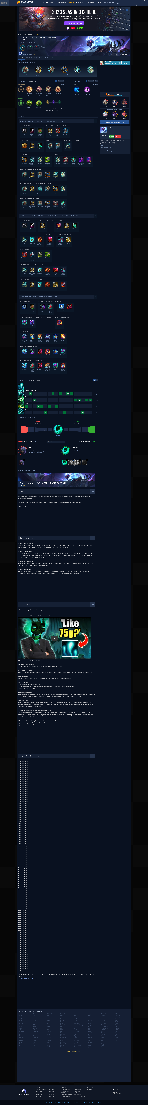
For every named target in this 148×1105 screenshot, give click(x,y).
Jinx (48, 1029)
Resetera (51, 1091)
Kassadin (49, 1039)
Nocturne (76, 1023)
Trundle (103, 1025)
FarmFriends (52, 1093)
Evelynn (35, 1028)
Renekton (76, 1047)
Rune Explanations (105, 147)
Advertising (69, 1102)
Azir (20, 1034)
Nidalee (76, 1020)
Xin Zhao (117, 1022)
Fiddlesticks (36, 1031)
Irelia (48, 1019)
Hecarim (35, 1047)
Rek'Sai (76, 1042)
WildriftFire (38, 1094)
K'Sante (49, 1031)
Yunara (117, 1028)
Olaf (75, 1026)
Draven (35, 1023)
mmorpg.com (78, 1088)
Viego (103, 1044)
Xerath (117, 1020)
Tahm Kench (104, 1014)
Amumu (21, 1023)
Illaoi (48, 1017)
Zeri (116, 1036)
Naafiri (62, 1047)
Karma (48, 1036)
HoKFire (89, 1089)
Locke (62, 1026)
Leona (62, 1022)
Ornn (75, 1029)
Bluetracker (77, 1089)
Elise (34, 1026)
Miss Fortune (64, 1042)
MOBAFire (38, 1088)
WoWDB (63, 1093)
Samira (90, 1020)
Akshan (21, 1019)
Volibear (117, 1014)
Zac (116, 1033)
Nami (75, 1014)
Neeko (76, 1019)
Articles (100, 1102)
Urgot (103, 1033)
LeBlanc (62, 1019)
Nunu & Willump (78, 1025)
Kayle (48, 1042)
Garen (35, 1039)
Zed (116, 1034)
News (99, 3)
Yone (116, 1025)
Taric (102, 1019)
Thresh (103, 1022)
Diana (34, 1020)
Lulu (61, 1029)
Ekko (34, 1025)
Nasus (76, 1015)
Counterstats (39, 1093)
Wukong (117, 1017)
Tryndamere (104, 1026)
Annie (21, 1026)
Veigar (103, 1037)
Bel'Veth (21, 1037)
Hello (101, 145)
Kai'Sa (48, 1033)
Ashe (20, 1029)
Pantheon (76, 1031)
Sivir (89, 1036)
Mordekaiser (63, 1044)
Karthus (49, 1037)
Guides (52, 3)
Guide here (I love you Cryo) (26, 978)
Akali (20, 1017)
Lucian (62, 1028)
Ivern (48, 1020)
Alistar (21, 1020)
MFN (5, 3)
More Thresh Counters (115, 122)
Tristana (103, 1023)
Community (90, 3)
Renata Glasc (77, 1045)
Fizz (34, 1034)
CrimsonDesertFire (92, 1088)
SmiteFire (51, 1088)
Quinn (75, 1037)
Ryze (89, 1019)
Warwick (117, 1015)
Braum (21, 1042)
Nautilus (76, 1017)
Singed (90, 1033)
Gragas (35, 1042)
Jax (47, 1025)
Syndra (90, 1047)
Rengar (90, 1014)
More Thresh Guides (47, 58)
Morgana (62, 1045)
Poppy (75, 1033)
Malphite (62, 1033)
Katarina (49, 1040)
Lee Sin (62, 1020)
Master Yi (63, 1037)
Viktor (103, 1045)
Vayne (103, 1036)
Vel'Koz (103, 1039)
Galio (34, 1036)
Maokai (62, 1036)
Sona (89, 1040)
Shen (89, 1029)
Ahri (20, 1015)
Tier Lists (79, 3)
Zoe (116, 1040)
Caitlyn (21, 1045)
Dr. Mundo (36, 1022)
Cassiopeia (36, 1014)
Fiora (34, 1033)
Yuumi (117, 1029)
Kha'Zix (49, 1047)
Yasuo (116, 1023)
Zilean (116, 1039)
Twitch (103, 1029)
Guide (21, 58)
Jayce (48, 1026)
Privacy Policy (61, 1102)
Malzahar (63, 1034)
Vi (101, 1042)
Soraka (90, 1042)
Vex (102, 1040)
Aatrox (21, 1014)
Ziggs (116, 1037)
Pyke (75, 1034)
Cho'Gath (35, 1015)
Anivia (21, 1025)
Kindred (62, 1014)
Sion (89, 1034)
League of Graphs (40, 1089)
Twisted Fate (104, 1028)
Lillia (61, 1023)
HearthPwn (77, 1091)
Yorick (116, 1026)
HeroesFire (51, 1096)
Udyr (102, 1031)
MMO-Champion (66, 1096)
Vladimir (103, 1047)
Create (45, 3)
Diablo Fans (77, 1093)
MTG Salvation (65, 1089)
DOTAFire (51, 1089)
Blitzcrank (22, 1039)
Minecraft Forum (66, 1091)
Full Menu (107, 3)
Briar (20, 1044)
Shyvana (90, 1031)
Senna (89, 1023)
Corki (34, 1017)
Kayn (48, 1044)
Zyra (116, 1042)
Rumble (90, 1017)
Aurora (21, 1033)
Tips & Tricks (104, 149)
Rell (75, 1044)
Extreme (31, 449)
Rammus (76, 1040)
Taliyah (103, 1015)
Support (94, 1102)
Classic (71, 3)
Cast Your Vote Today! (103, 136)
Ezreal (35, 1029)
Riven (89, 1015)
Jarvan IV (49, 1023)
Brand (21, 1040)
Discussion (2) (31, 58)
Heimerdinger (51, 1014)
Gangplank (36, 1037)
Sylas (89, 1045)
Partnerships (86, 1102)
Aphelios (21, 1028)
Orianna (76, 1028)
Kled (61, 1015)
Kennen (49, 1045)
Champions (62, 3)
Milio (61, 1040)
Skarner (90, 1037)
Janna (48, 1022)
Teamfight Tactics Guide (74, 1051)
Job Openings (77, 1102)
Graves (35, 1044)
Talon (103, 1017)
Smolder (90, 1039)
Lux (61, 1031)
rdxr (37, 34)
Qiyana (76, 1036)
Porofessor (38, 1091)
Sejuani (90, 1022)
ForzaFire (51, 1094)
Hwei (48, 1015)
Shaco (89, 1028)
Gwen (34, 1045)
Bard (20, 1036)
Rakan (75, 1039)
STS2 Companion (79, 1096)
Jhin (48, 1028)
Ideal (73, 449)
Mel (61, 1039)
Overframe (77, 1094)
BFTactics (64, 1088)
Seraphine (90, 1025)
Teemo (103, 1020)
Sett (89, 1026)
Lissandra (63, 1025)
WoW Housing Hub (66, 1094)
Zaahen (117, 1031)
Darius (35, 1019)
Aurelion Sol (22, 1031)
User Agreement (51, 1102)
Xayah (116, 1019)
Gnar (34, 1040)
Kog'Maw (62, 1017)
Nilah (75, 1022)
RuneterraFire (39, 1096)
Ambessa (22, 1022)
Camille (21, 1047)
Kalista (48, 1034)
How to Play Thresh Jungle (107, 151)
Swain (89, 1044)
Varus (103, 1034)
